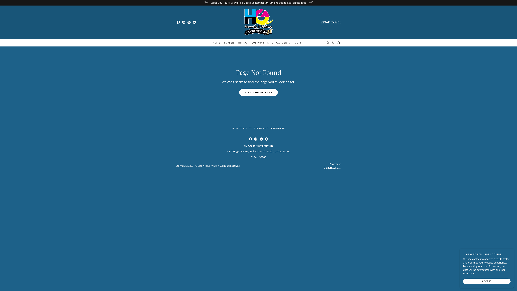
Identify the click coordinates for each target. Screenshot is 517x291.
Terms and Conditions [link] (270, 128)
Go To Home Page (258, 92)
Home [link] (216, 42)
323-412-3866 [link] (330, 22)
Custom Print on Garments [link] (271, 42)
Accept (487, 281)
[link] (178, 22)
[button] (300, 42)
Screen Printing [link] (235, 42)
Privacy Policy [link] (241, 128)
